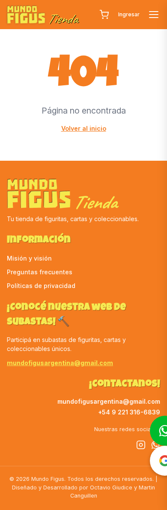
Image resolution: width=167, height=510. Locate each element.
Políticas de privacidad (41, 285)
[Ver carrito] (104, 14)
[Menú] (153, 14)
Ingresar (129, 14)
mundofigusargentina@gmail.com (60, 362)
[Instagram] (141, 446)
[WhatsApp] (155, 446)
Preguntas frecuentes (39, 272)
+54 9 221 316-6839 (129, 412)
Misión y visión (29, 258)
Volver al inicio (83, 128)
